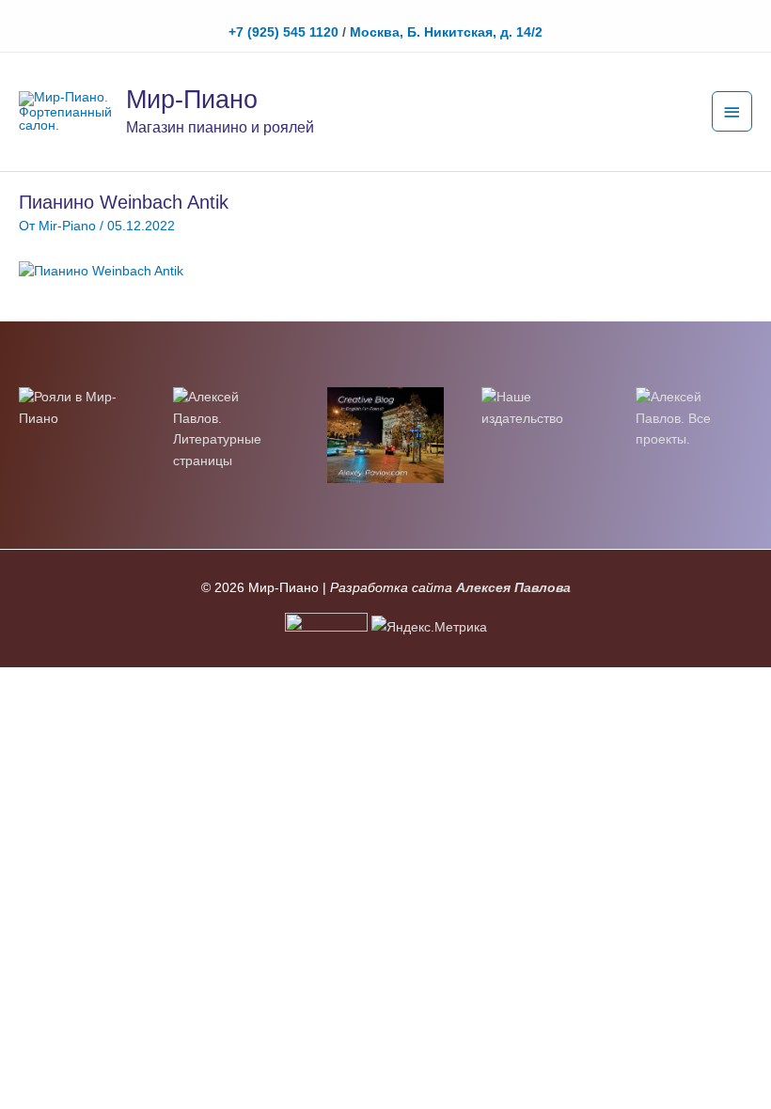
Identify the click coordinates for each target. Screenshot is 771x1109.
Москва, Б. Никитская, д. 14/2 (446, 32)
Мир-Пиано (192, 99)
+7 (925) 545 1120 (283, 32)
